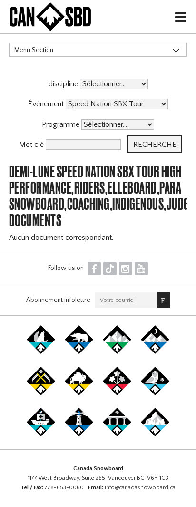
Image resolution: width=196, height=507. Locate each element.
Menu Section (33, 50)
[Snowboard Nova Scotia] (79, 434)
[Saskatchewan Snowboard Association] (41, 393)
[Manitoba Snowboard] (79, 393)
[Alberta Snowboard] (155, 352)
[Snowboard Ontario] (117, 393)
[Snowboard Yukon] (41, 352)
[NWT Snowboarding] (79, 352)
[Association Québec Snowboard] (155, 393)
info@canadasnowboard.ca (140, 488)
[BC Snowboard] (117, 352)
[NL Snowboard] (155, 434)
